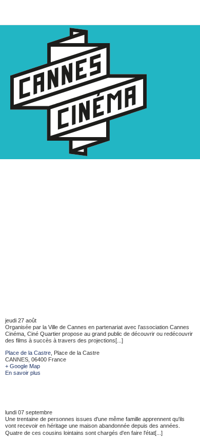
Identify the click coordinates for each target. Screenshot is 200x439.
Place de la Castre (28, 353)
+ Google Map (22, 366)
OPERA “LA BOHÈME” (52, 304)
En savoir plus (23, 373)
